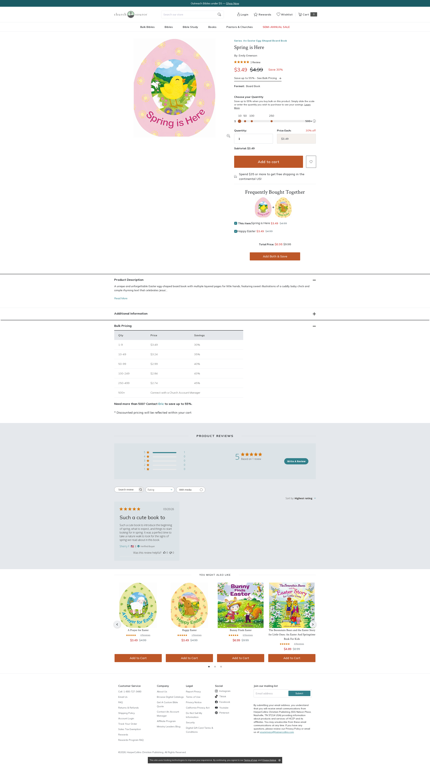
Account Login (126, 718)
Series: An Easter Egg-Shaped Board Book (260, 40)
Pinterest (224, 712)
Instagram (224, 691)
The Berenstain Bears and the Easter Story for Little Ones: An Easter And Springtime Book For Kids (292, 634)
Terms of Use (193, 696)
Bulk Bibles (147, 27)
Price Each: (284, 130)
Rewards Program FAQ (131, 739)
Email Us (122, 696)
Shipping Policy (126, 713)
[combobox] (192, 14)
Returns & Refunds (128, 707)
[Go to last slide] (117, 624)
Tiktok (222, 696)
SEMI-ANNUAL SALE (276, 27)
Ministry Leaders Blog (168, 726)
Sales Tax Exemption (129, 729)
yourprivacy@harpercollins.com (277, 732)
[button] (311, 162)
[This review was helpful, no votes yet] (164, 553)
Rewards (123, 734)
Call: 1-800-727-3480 (129, 691)
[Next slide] (312, 624)
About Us (162, 691)
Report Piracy (193, 691)
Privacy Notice (194, 702)
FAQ (120, 702)
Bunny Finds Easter (241, 630)
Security (190, 722)
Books (212, 27)
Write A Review (296, 461)
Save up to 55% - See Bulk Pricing (255, 78)
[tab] (209, 666)
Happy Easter (246, 231)
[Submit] (219, 14)
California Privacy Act (197, 707)
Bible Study (190, 27)
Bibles (169, 27)
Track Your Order (127, 723)
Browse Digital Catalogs (170, 696)
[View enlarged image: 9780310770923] (174, 88)
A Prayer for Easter (138, 630)
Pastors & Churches (239, 27)
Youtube (223, 707)
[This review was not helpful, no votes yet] (170, 553)
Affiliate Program (166, 721)
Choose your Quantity (248, 97)
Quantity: (240, 130)
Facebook (224, 701)
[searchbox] (126, 489)
